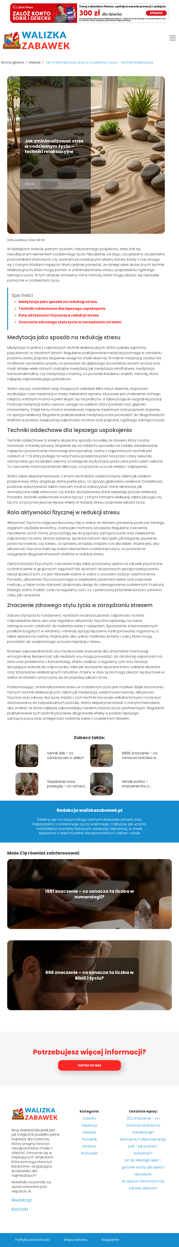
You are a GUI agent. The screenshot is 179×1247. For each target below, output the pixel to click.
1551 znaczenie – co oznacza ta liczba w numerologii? (89, 894)
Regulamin (110, 1239)
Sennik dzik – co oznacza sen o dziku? (65, 755)
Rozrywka (89, 1153)
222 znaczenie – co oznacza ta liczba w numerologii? (143, 1125)
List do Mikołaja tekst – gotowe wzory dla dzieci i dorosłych (143, 1167)
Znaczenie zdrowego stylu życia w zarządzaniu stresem (70, 322)
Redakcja (22, 1200)
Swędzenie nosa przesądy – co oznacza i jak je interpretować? (67, 784)
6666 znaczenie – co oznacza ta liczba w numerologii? (139, 755)
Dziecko (89, 1118)
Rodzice (89, 1146)
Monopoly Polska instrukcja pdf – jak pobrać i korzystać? (143, 1146)
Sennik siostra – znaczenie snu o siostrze (136, 784)
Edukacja (89, 1125)
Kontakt (20, 1209)
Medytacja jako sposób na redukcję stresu (58, 301)
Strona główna (13, 62)
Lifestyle (35, 62)
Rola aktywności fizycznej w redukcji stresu (59, 315)
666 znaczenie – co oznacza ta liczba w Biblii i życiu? (89, 975)
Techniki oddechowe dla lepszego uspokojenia (62, 308)
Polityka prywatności (32, 1239)
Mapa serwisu (76, 1239)
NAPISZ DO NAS (89, 1065)
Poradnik (89, 1139)
